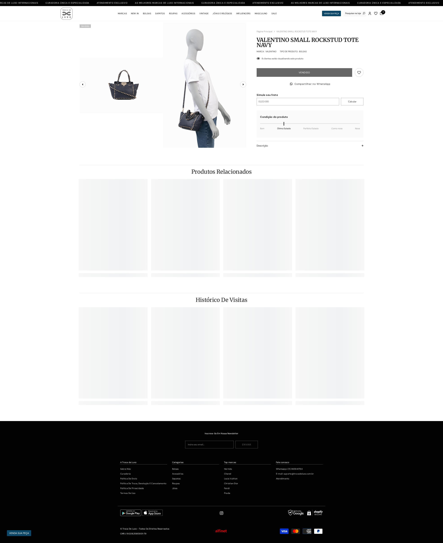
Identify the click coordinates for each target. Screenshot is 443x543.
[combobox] (353, 13)
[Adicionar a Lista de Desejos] (359, 72)
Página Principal (264, 31)
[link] (113, 275)
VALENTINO (270, 51)
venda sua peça (331, 13)
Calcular (352, 101)
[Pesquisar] (354, 13)
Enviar (246, 444)
